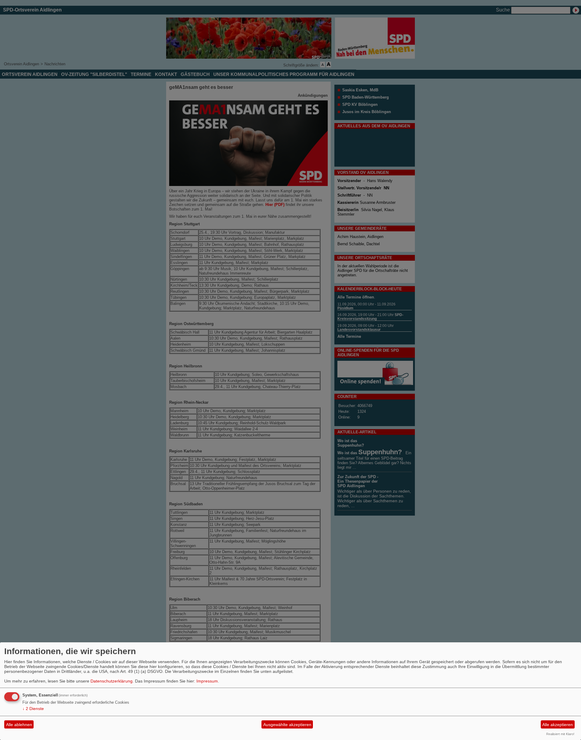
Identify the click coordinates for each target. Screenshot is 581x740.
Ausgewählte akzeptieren (287, 724)
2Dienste (33, 708)
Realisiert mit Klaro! (560, 734)
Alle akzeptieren (557, 724)
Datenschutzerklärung (111, 681)
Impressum (207, 681)
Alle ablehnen (19, 724)
